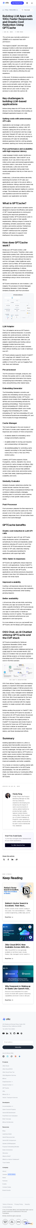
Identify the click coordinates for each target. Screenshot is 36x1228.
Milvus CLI (5, 1094)
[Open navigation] (32, 3)
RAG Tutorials (6, 1119)
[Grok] (11, 1056)
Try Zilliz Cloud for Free (18, 845)
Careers (4, 1174)
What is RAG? (6, 1156)
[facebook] (8, 859)
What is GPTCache (22, 625)
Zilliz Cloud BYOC (7, 1069)
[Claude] (15, 1056)
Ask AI (30, 1223)
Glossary (5, 1153)
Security (27, 1204)
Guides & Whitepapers (9, 1143)
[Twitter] (11, 1033)
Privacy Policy (18, 1204)
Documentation (7, 1106)
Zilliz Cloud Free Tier (8, 1072)
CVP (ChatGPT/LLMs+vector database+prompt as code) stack (17, 649)
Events (4, 1184)
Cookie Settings (7, 1207)
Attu (3, 1091)
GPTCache (24, 82)
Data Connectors (7, 1150)
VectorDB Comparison (9, 1140)
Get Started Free (17, 3)
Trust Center (6, 1162)
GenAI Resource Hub (8, 1137)
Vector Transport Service (10, 1097)
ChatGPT (14, 46)
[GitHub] (14, 1033)
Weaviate (13, 466)
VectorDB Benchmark (9, 1112)
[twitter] (4, 859)
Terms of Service (7, 1204)
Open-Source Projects (9, 1109)
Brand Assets (6, 1190)
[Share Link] (16, 859)
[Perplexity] (7, 1056)
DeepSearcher (6, 1082)
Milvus (4, 280)
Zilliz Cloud (6, 693)
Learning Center (7, 1134)
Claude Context (7, 1085)
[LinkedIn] (7, 1033)
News (4, 1177)
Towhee (17, 683)
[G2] (21, 1033)
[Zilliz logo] (5, 3)
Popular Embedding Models (10, 1147)
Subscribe (18, 1047)
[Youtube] (3, 1033)
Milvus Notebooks (7, 1122)
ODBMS (5, 39)
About (4, 1171)
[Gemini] (19, 1056)
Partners (5, 1181)
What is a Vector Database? (10, 1159)
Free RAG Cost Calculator (10, 1116)
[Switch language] (27, 3)
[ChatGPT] (3, 1056)
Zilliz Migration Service (9, 1075)
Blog (6, 10)
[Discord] (18, 1033)
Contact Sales (6, 1187)
